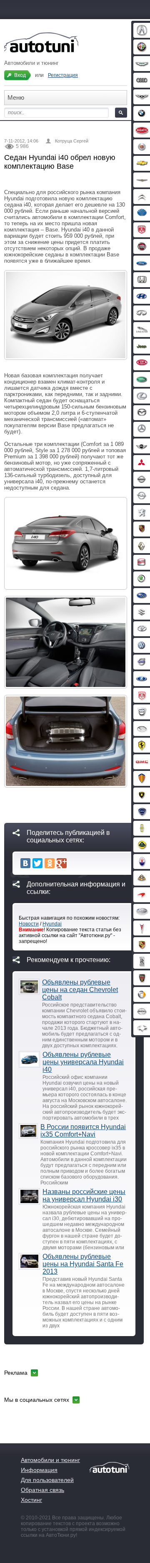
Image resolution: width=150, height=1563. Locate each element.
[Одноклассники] (50, 863)
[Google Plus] (62, 863)
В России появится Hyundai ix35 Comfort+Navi (83, 1130)
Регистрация (63, 75)
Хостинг (31, 1500)
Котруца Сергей (71, 140)
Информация (39, 1470)
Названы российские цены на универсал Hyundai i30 (83, 1195)
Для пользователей (47, 1480)
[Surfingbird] (74, 863)
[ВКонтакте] (25, 863)
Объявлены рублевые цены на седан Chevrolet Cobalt (80, 990)
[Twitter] (37, 863)
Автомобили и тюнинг (50, 1460)
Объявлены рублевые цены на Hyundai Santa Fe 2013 (82, 1264)
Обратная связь (42, 1490)
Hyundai (52, 924)
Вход (20, 75)
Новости (29, 924)
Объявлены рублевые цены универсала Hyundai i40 (83, 1062)
